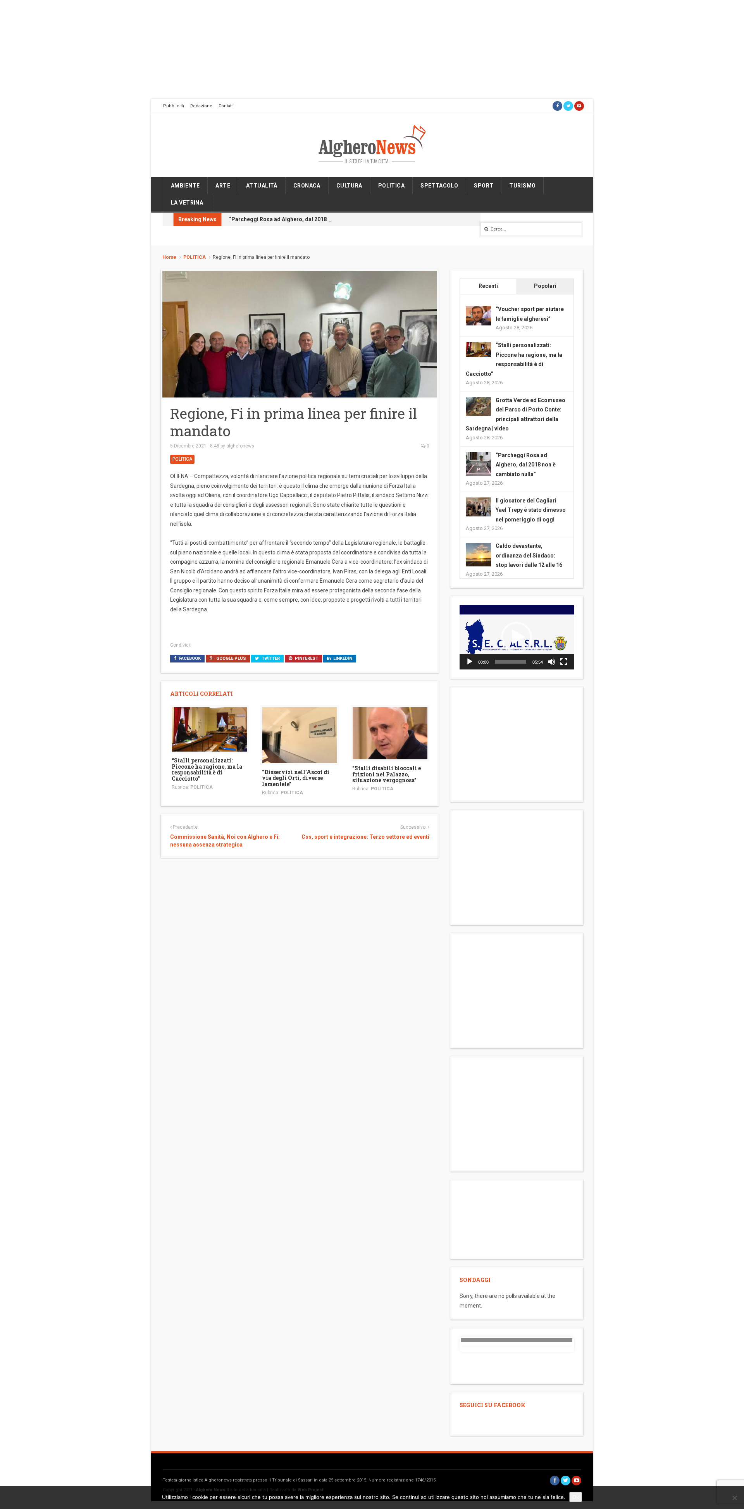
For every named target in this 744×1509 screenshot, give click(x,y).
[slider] (510, 662)
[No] (734, 1498)
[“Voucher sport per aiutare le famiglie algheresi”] (478, 315)
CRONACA (306, 185)
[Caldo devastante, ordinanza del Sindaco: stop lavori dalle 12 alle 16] (478, 555)
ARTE (222, 185)
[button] (516, 637)
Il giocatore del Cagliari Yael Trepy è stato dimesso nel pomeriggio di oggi (531, 510)
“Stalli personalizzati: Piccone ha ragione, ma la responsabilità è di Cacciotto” (207, 769)
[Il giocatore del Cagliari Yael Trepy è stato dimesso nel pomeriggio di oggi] (478, 506)
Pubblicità (173, 105)
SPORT (483, 185)
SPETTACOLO (439, 185)
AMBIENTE (185, 185)
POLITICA (391, 185)
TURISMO (522, 185)
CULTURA (349, 185)
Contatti (226, 105)
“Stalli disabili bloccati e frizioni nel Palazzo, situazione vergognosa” (386, 774)
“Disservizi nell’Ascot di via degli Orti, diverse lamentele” (295, 778)
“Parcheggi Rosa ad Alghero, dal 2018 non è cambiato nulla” (306, 219)
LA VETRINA (187, 203)
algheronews (240, 446)
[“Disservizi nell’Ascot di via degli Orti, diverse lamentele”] (299, 734)
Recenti (488, 286)
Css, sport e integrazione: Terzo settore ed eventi (365, 837)
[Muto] (551, 662)
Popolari (545, 286)
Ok (575, 1497)
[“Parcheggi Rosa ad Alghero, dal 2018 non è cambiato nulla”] (478, 464)
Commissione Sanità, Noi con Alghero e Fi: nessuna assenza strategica (225, 841)
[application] (517, 637)
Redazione (201, 105)
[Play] (470, 662)
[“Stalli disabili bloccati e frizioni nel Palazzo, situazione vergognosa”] (390, 733)
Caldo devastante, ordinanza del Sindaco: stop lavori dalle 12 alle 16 (529, 555)
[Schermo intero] (564, 662)
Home (169, 257)
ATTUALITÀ (261, 185)
